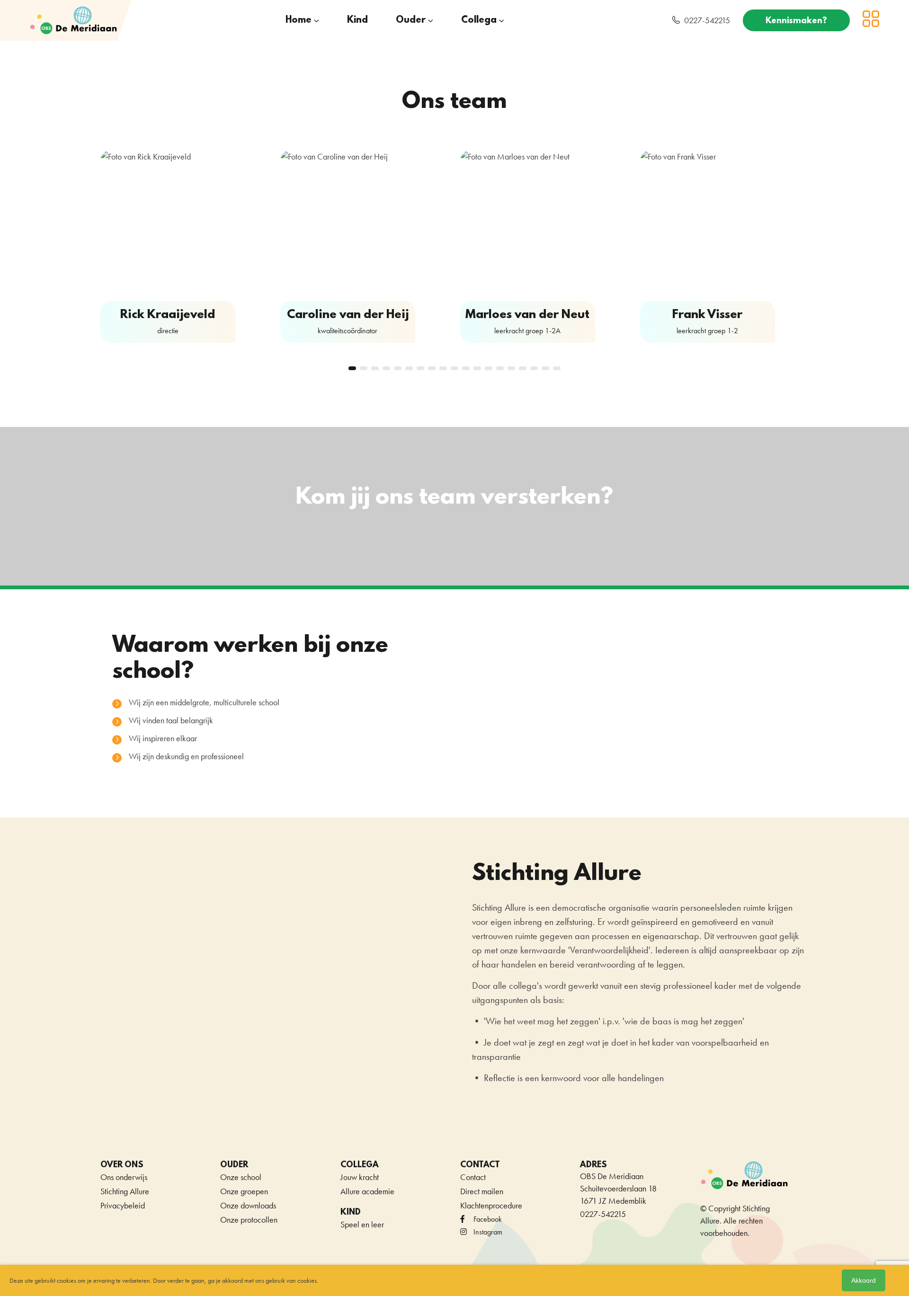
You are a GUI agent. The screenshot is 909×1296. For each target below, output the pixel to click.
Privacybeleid (122, 1205)
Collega (479, 20)
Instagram (487, 1232)
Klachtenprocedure (491, 1205)
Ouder (411, 20)
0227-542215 (707, 20)
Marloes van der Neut (527, 315)
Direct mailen (481, 1191)
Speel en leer (362, 1224)
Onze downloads (248, 1205)
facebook (487, 1219)
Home (298, 20)
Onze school (240, 1177)
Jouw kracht (359, 1177)
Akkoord (863, 1280)
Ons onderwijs (123, 1177)
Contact (473, 1177)
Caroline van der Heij (348, 315)
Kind (357, 20)
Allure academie (367, 1191)
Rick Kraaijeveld (167, 315)
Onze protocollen (248, 1219)
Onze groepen (244, 1191)
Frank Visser (707, 315)
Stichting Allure (124, 1191)
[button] (352, 368)
